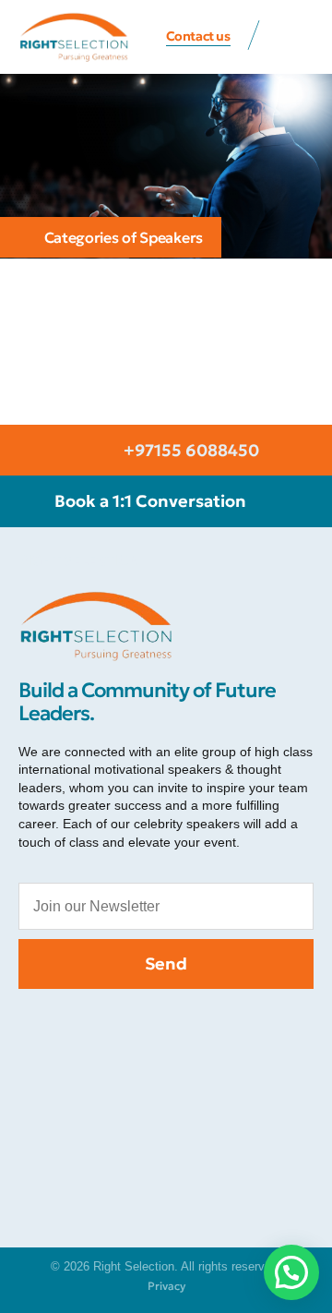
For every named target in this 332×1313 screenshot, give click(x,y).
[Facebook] (83, 1025)
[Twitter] (166, 1025)
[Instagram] (124, 1025)
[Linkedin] (249, 1025)
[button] (295, 38)
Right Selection (79, 560)
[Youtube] (207, 1025)
